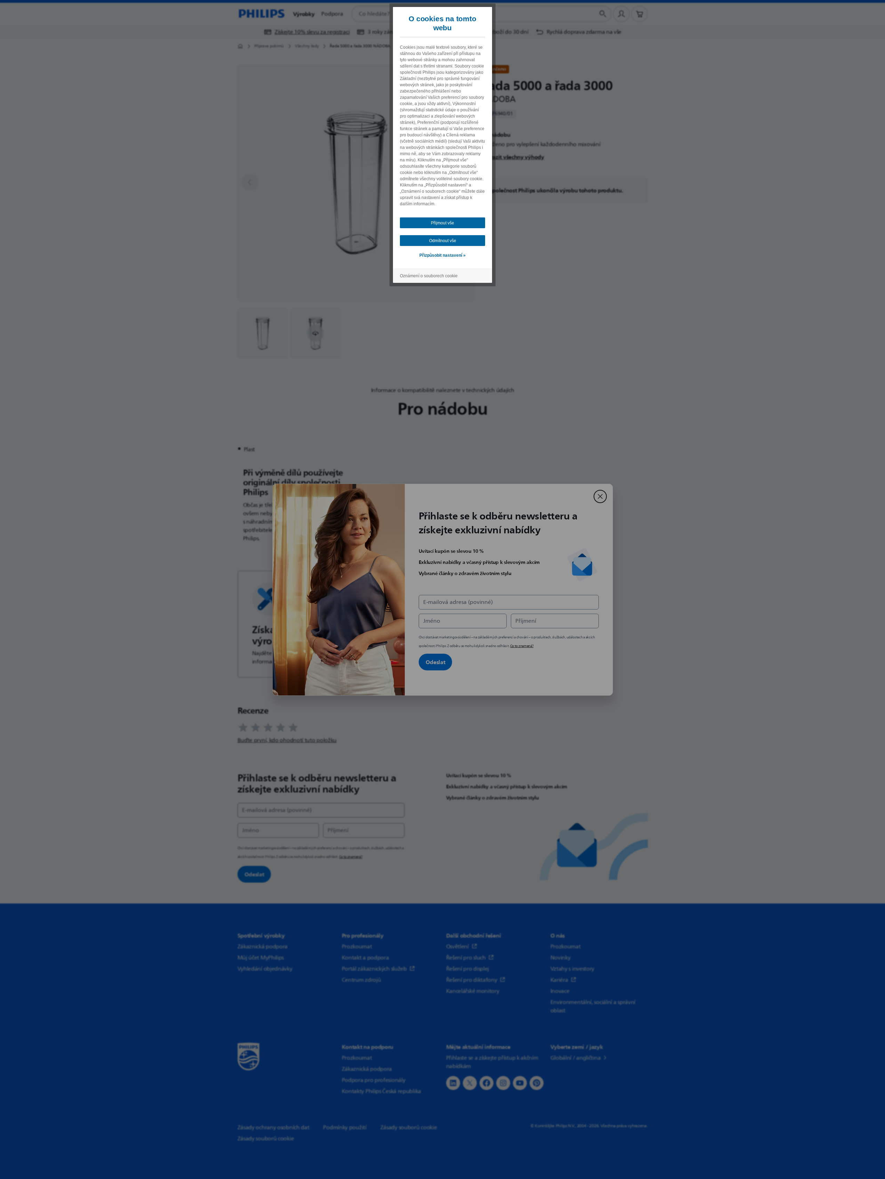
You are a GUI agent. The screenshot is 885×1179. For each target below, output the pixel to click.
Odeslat (435, 662)
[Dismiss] (600, 496)
